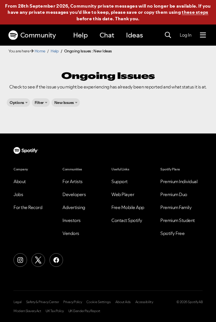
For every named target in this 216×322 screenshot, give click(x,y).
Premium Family (176, 207)
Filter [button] (39, 102)
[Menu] (203, 35)
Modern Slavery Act (27, 311)
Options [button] (17, 102)
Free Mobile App (127, 207)
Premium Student (177, 220)
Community (38, 35)
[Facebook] (56, 260)
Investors (71, 220)
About (20, 181)
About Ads (123, 302)
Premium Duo (173, 194)
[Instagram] (20, 260)
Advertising (73, 207)
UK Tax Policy (55, 311)
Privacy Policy (72, 302)
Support (119, 181)
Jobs (18, 194)
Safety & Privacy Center (42, 302)
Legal (18, 302)
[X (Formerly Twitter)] (38, 260)
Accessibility (144, 302)
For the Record (28, 207)
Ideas (134, 35)
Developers (74, 194)
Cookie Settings (98, 302)
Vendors (70, 233)
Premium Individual (178, 181)
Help (80, 35)
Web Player (122, 194)
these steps (195, 12)
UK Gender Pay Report (84, 311)
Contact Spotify (126, 220)
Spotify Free (172, 233)
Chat (107, 35)
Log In (185, 35)
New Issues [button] (64, 102)
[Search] (168, 35)
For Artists (72, 181)
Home (40, 51)
